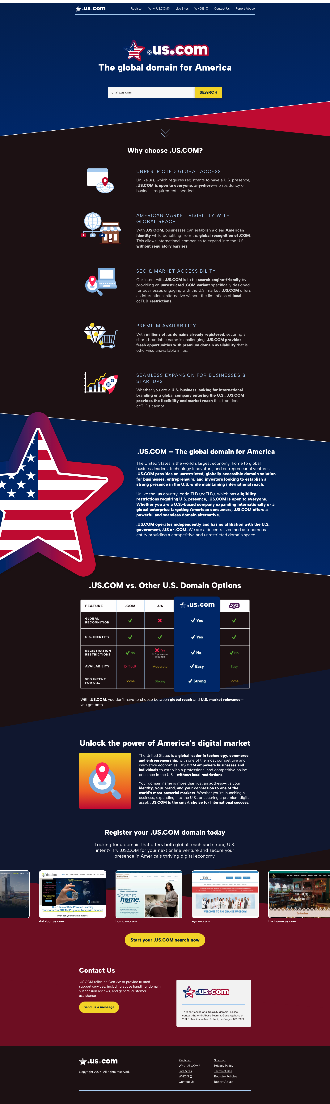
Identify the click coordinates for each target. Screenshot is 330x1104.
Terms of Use (223, 1071)
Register (137, 8)
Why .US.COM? (159, 8)
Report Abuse (245, 8)
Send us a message (99, 1007)
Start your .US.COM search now (165, 940)
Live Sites (182, 8)
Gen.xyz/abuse (231, 1015)
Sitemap (220, 1060)
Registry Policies (225, 1076)
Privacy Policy (223, 1065)
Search (209, 92)
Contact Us (222, 8)
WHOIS (199, 8)
